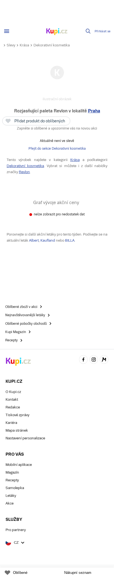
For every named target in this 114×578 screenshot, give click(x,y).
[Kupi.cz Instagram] (93, 360)
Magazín (12, 472)
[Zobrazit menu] (6, 31)
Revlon (24, 172)
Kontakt (12, 399)
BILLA (69, 240)
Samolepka (15, 488)
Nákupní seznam (77, 573)
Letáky (11, 495)
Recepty (12, 480)
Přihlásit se (103, 31)
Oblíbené (20, 573)
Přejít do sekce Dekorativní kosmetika (57, 149)
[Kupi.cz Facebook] (83, 360)
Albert (34, 240)
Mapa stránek (17, 430)
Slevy (11, 45)
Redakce (13, 407)
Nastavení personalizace (25, 438)
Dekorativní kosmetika (51, 45)
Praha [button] (94, 111)
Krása (24, 45)
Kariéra (11, 423)
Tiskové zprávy (17, 415)
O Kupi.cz (13, 392)
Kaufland (47, 240)
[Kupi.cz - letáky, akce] (57, 32)
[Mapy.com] (104, 360)
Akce (10, 503)
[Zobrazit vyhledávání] (88, 31)
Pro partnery (16, 530)
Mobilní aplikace (19, 465)
